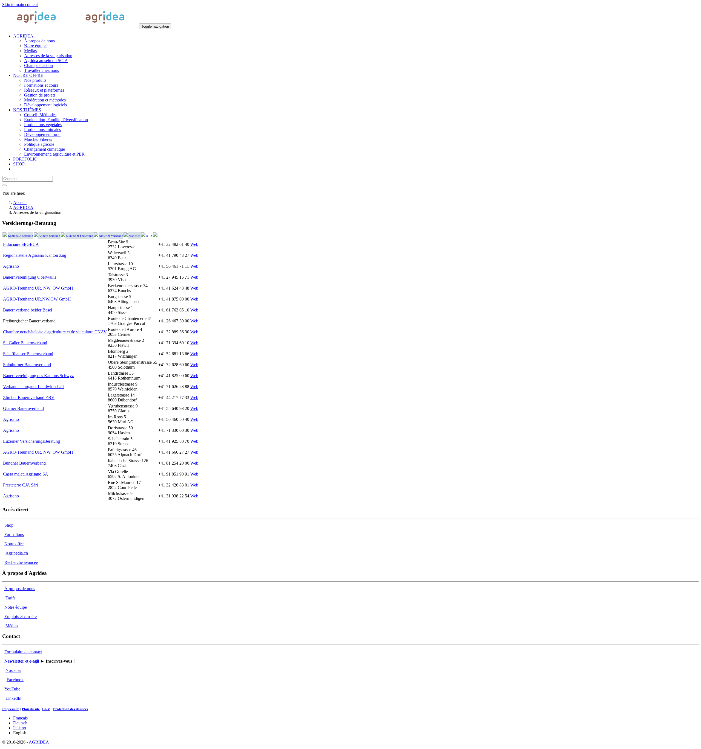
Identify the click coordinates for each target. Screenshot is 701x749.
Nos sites (13, 670)
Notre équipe (15, 607)
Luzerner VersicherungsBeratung (31, 441)
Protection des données (70, 709)
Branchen (134, 235)
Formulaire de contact (23, 651)
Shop (8, 525)
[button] (23, 36)
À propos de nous (19, 588)
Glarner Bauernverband (23, 408)
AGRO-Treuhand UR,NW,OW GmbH (37, 299)
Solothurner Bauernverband (27, 364)
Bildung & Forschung (79, 235)
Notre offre (14, 543)
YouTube (12, 689)
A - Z (149, 235)
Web (194, 244)
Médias (11, 625)
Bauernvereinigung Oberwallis (29, 277)
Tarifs (10, 598)
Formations (14, 534)
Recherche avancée (21, 562)
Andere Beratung (49, 235)
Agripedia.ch (16, 553)
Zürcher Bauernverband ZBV (28, 397)
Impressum (10, 709)
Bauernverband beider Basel (27, 310)
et (21, 661)
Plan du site (31, 709)
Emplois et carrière (20, 616)
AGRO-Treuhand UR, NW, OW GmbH (38, 288)
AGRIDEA (39, 742)
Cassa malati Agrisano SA (25, 474)
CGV (46, 709)
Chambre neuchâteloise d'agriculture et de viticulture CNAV (55, 332)
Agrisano (11, 266)
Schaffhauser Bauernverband (28, 353)
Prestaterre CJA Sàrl (20, 485)
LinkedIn (13, 698)
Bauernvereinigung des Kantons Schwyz (38, 375)
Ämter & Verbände (111, 235)
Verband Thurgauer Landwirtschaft (33, 386)
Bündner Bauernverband (24, 463)
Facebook (15, 679)
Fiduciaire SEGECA (21, 244)
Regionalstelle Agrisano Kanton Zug (34, 255)
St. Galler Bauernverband (25, 342)
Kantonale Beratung (20, 235)
